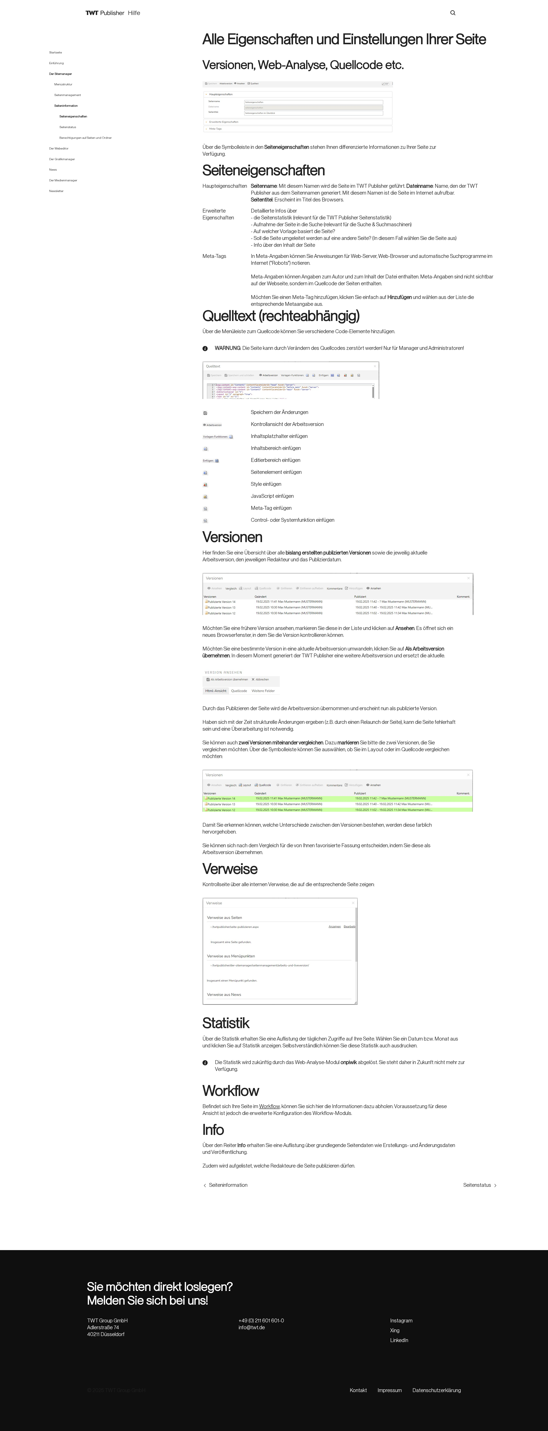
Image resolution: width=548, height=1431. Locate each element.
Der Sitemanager (60, 73)
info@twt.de (252, 1327)
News (53, 169)
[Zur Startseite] (105, 13)
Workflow (269, 1106)
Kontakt (358, 1390)
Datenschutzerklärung (436, 1390)
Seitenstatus (68, 127)
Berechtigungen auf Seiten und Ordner (86, 137)
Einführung (56, 63)
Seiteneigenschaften (73, 116)
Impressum (390, 1390)
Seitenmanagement (67, 95)
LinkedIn (399, 1340)
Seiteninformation (66, 105)
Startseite (55, 52)
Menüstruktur (63, 84)
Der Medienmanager (63, 180)
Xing (394, 1330)
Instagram (401, 1320)
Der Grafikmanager (62, 159)
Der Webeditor (58, 148)
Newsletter (56, 191)
